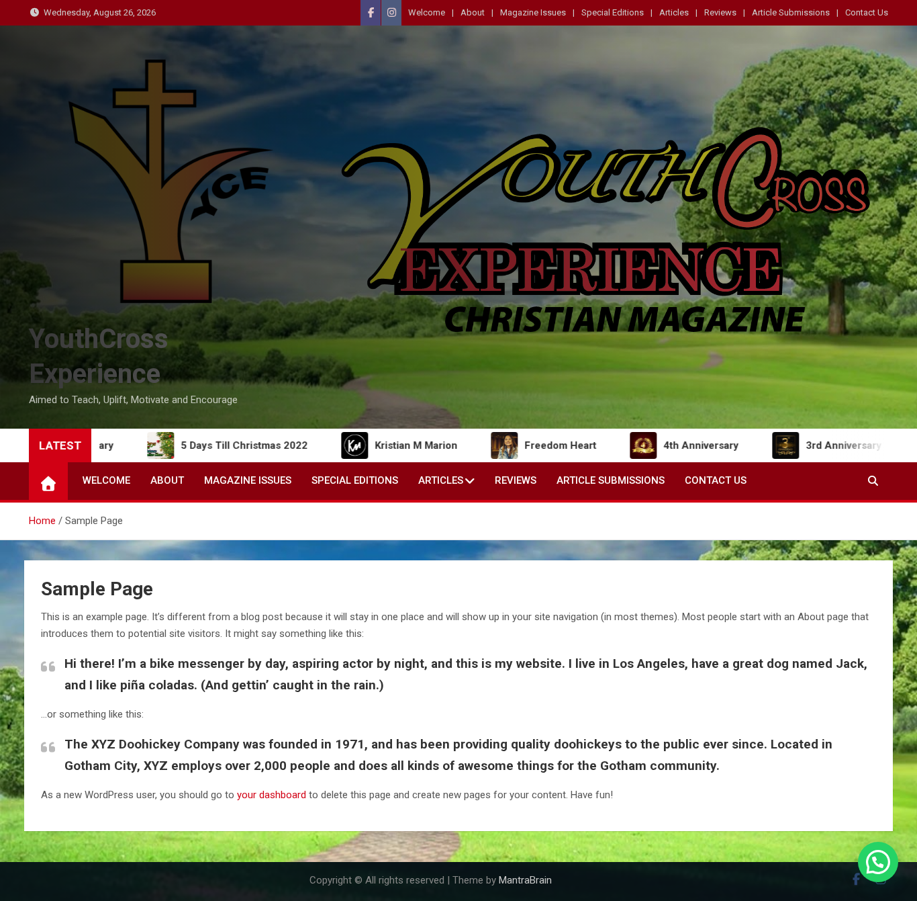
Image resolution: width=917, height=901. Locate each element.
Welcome (426, 12)
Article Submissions (791, 12)
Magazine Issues (533, 12)
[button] (878, 862)
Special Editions (612, 12)
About (473, 12)
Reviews (720, 12)
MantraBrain (525, 880)
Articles (674, 12)
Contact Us (866, 12)
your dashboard (271, 795)
